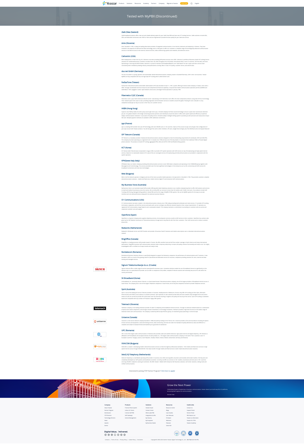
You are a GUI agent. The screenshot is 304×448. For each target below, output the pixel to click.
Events (106, 425)
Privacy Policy (123, 439)
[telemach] (99, 308)
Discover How (170, 394)
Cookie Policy (132, 439)
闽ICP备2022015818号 (192, 439)
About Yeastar (108, 408)
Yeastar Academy (191, 423)
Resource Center (170, 408)
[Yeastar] (110, 3)
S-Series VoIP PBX (129, 413)
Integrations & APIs (151, 415)
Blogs (167, 410)
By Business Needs (151, 423)
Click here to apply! (168, 371)
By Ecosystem (149, 420)
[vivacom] (99, 346)
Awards (106, 423)
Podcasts (168, 423)
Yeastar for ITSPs (191, 420)
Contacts (107, 439)
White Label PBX (150, 413)
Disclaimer (140, 439)
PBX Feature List (191, 415)
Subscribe (168, 425)
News (105, 420)
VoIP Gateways (129, 415)
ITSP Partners (108, 415)
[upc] (99, 334)
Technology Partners (109, 418)
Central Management (130, 418)
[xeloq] (99, 359)
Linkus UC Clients (129, 410)
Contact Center (150, 410)
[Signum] (99, 269)
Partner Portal (190, 413)
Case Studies (169, 413)
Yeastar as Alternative (192, 418)
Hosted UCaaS (149, 408)
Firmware (168, 418)
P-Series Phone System (131, 408)
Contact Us (190, 408)
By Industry (149, 418)
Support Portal (191, 410)
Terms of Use (114, 439)
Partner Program (108, 410)
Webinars (168, 420)
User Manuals (169, 415)
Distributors (107, 413)
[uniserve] (99, 321)
